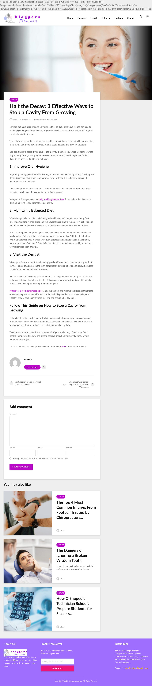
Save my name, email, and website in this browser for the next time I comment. (40, 458)
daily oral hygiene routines (51, 199)
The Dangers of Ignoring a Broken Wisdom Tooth (71, 556)
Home (70, 18)
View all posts (32, 367)
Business (82, 18)
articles (63, 346)
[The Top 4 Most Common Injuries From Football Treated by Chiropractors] (28, 512)
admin (15, 119)
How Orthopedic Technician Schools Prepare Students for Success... (74, 606)
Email (40, 447)
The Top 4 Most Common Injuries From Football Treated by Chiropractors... (76, 510)
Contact (131, 18)
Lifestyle (106, 18)
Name (12, 447)
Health (94, 18)
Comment (13, 414)
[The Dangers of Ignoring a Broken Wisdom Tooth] (28, 560)
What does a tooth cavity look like (25, 290)
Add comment (41, 119)
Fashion (119, 18)
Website (69, 447)
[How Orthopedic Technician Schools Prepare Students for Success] (28, 608)
